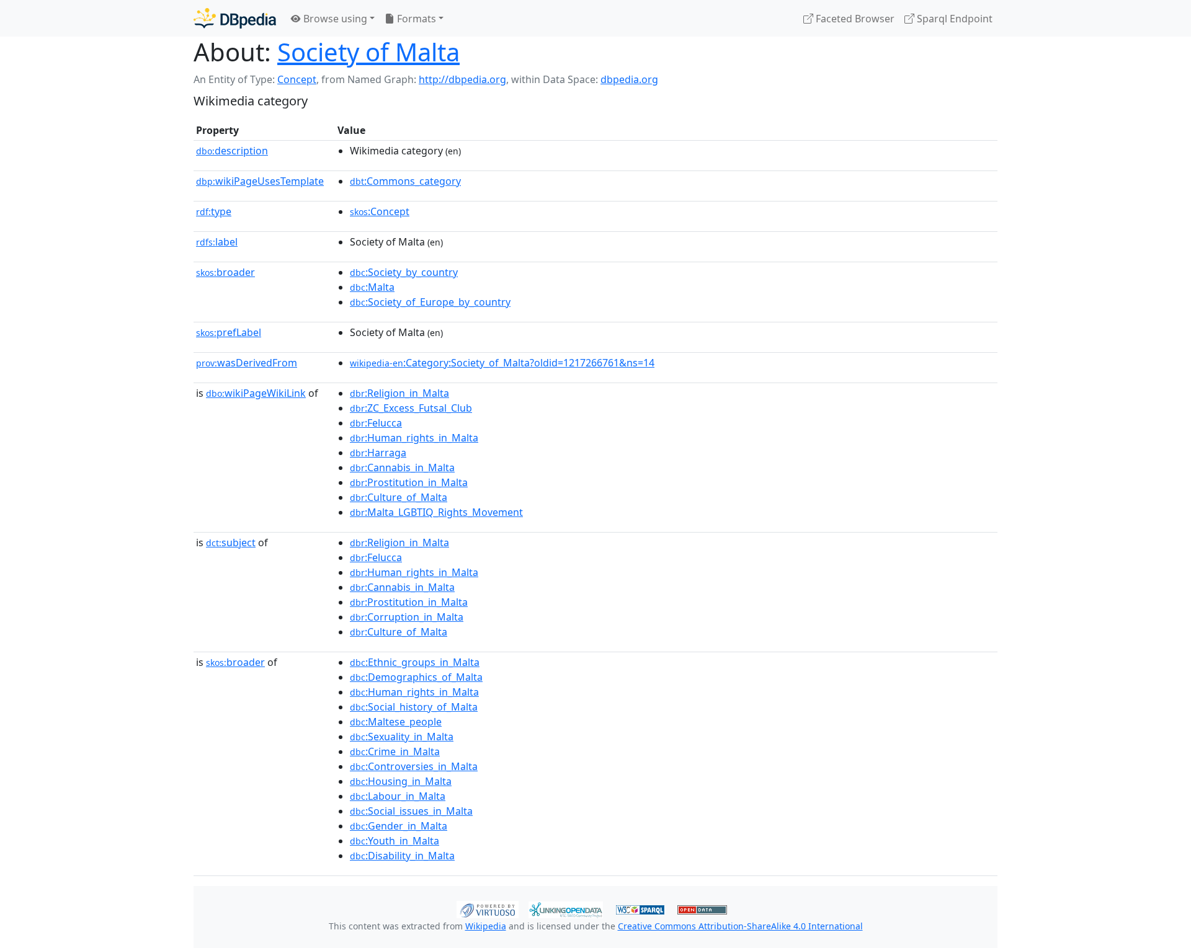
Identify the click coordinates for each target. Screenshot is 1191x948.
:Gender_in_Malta (398, 826)
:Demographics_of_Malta (416, 677)
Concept (296, 79)
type (213, 211)
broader (225, 272)
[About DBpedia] (235, 18)
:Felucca (376, 423)
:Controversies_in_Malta (414, 766)
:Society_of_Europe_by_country (430, 302)
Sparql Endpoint (953, 18)
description (232, 150)
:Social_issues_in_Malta (411, 811)
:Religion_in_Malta (399, 393)
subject (231, 542)
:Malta (372, 287)
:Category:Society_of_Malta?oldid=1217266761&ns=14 (502, 363)
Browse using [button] (334, 18)
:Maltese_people (396, 722)
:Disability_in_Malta (402, 855)
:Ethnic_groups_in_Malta (415, 662)
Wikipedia (485, 926)
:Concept (379, 211)
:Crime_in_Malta (395, 751)
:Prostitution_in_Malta (409, 482)
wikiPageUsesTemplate (260, 181)
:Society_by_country (404, 272)
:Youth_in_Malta (394, 841)
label (217, 242)
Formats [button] (415, 18)
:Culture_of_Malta (398, 497)
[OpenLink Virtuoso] (488, 908)
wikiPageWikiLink (256, 393)
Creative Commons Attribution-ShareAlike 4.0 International (740, 926)
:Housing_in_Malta (401, 781)
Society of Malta (368, 52)
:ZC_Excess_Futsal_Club (411, 408)
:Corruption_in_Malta (406, 617)
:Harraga (378, 452)
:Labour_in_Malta (397, 796)
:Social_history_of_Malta (414, 707)
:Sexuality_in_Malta (401, 736)
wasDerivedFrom (246, 363)
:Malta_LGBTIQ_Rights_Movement (436, 512)
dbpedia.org (629, 79)
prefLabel (228, 332)
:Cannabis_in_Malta (402, 467)
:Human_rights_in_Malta (414, 438)
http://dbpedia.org (462, 79)
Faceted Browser (853, 18)
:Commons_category (405, 181)
